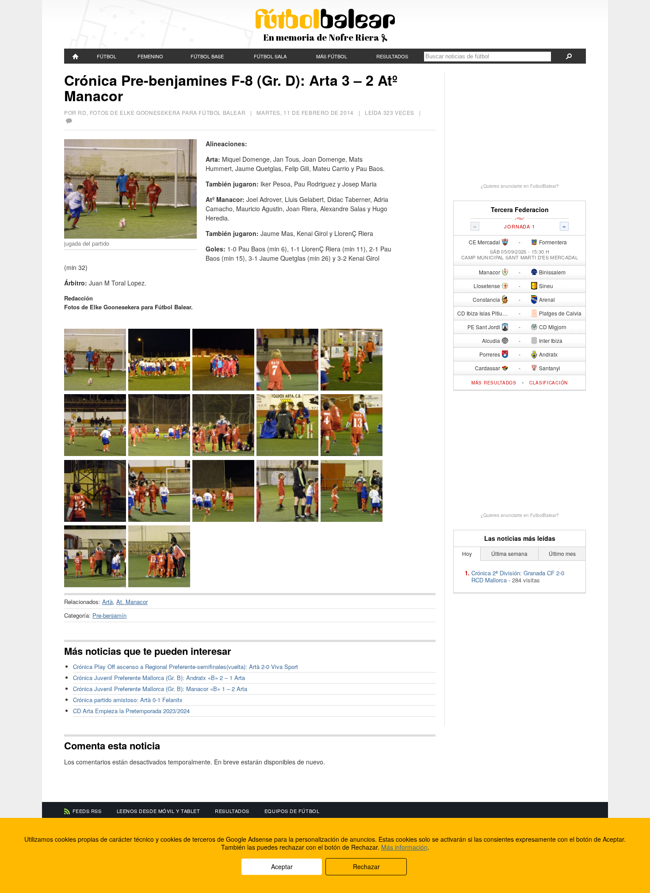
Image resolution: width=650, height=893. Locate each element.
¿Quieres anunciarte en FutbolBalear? (520, 186)
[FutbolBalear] (75, 56)
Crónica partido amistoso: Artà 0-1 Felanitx (128, 699)
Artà (107, 601)
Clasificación (548, 383)
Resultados (392, 56)
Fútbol (106, 56)
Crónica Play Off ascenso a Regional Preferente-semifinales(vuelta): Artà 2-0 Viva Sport (185, 666)
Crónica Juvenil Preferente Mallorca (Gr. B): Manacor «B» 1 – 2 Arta (160, 688)
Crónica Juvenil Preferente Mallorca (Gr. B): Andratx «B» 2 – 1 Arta (159, 677)
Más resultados (493, 383)
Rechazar (366, 866)
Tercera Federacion (520, 209)
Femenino (150, 56)
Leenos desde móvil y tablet (158, 810)
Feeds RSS (87, 810)
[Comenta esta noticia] (68, 121)
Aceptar (282, 866)
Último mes (562, 553)
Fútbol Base (207, 56)
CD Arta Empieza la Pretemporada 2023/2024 (131, 711)
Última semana (509, 553)
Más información (404, 847)
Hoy (467, 553)
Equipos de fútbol (291, 810)
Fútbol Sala (270, 56)
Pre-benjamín (109, 615)
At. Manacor (132, 601)
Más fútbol (331, 56)
